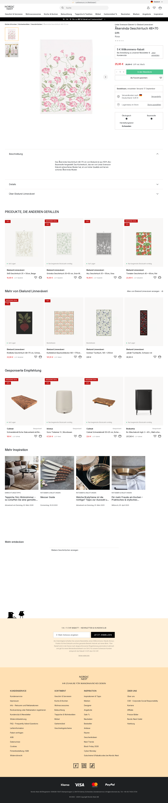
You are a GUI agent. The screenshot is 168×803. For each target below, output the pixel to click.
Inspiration (158, 14)
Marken (136, 14)
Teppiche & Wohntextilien (64, 714)
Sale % (87, 714)
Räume (87, 733)
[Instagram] (84, 765)
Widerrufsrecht (16, 755)
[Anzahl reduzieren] (116, 71)
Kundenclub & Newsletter (20, 714)
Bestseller (88, 724)
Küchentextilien (24, 24)
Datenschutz (15, 742)
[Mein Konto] (148, 8)
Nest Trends (89, 742)
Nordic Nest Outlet (134, 719)
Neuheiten (125, 14)
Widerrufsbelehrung (18, 719)
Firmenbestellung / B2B (19, 751)
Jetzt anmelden (155, 54)
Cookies (13, 746)
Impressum (14, 701)
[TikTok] (92, 765)
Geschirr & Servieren (14, 14)
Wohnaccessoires (33, 14)
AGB (12, 737)
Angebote (147, 14)
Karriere (130, 705)
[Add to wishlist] (36, 277)
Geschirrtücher (36, 24)
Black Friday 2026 (91, 746)
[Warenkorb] (160, 8)
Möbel (98, 14)
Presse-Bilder (132, 714)
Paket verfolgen (16, 733)
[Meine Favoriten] (154, 8)
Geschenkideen (90, 737)
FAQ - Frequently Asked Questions (24, 724)
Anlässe (87, 728)
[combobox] (157, 2)
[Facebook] (76, 765)
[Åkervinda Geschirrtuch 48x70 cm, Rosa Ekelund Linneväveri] (66, 76)
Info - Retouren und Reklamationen (24, 705)
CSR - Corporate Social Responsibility (142, 701)
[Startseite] (9, 8)
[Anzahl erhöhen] (123, 71)
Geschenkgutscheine (63, 728)
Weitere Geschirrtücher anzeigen (64, 550)
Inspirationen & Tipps (92, 696)
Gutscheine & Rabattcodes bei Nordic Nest (101, 755)
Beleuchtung (66, 14)
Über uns (131, 696)
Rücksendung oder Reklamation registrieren (28, 710)
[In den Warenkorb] (40, 277)
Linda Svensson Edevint (124, 24)
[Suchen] (63, 8)
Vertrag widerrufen (84, 655)
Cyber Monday (90, 751)
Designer (87, 705)
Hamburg (131, 724)
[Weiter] (105, 77)
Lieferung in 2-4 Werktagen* (86, 2)
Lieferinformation (17, 728)
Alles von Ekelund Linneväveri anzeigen (143, 291)
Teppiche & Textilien (83, 14)
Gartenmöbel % (110, 14)
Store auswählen (154, 105)
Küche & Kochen (51, 14)
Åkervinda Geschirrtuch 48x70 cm (56, 24)
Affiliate (130, 710)
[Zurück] (26, 77)
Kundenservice (16, 696)
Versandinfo (156, 96)
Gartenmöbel (59, 724)
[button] (119, 40)
